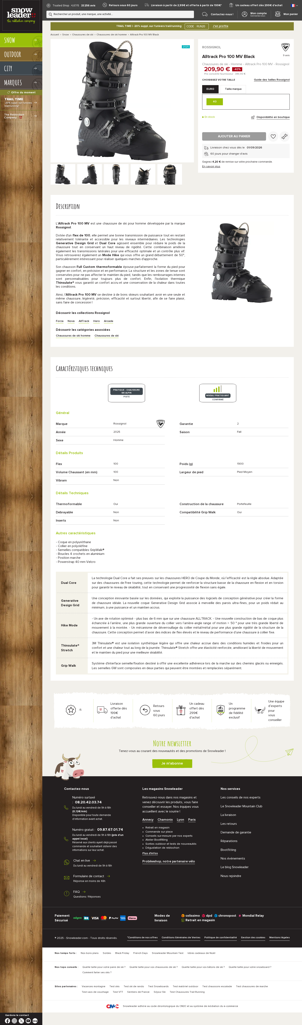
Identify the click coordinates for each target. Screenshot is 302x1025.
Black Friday (122, 953)
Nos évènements (233, 858)
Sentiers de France (138, 992)
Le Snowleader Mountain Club (241, 806)
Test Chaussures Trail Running (187, 992)
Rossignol (211, 47)
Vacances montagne (93, 986)
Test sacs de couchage (95, 992)
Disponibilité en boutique (273, 117)
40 (215, 101)
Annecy (147, 819)
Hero (96, 321)
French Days (140, 953)
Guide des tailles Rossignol (272, 79)
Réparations (229, 841)
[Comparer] (284, 136)
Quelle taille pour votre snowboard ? (250, 967)
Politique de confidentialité (220, 937)
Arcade (108, 321)
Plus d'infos (150, 853)
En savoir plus (211, 166)
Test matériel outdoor (185, 986)
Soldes (107, 953)
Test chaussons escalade (217, 986)
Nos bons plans (90, 953)
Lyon (180, 819)
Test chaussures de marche (252, 986)
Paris (192, 819)
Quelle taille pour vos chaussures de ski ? (153, 967)
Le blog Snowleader (235, 867)
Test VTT (118, 992)
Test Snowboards (158, 986)
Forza (59, 321)
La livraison (228, 815)
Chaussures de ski (82, 35)
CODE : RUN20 (196, 26)
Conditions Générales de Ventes (181, 937)
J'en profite (220, 26)
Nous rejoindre (231, 876)
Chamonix (165, 819)
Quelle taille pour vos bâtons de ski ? (203, 967)
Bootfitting (228, 849)
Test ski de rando (134, 986)
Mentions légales (279, 937)
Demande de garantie (236, 832)
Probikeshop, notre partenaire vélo (168, 861)
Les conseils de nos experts (241, 797)
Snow (65, 35)
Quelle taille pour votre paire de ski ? (103, 967)
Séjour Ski (160, 992)
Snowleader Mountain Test (167, 953)
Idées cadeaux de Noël (201, 953)
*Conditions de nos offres (142, 937)
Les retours (229, 823)
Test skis (115, 986)
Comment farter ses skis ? (96, 972)
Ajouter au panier (234, 136)
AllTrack (84, 321)
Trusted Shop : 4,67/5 (66, 5)
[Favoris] (273, 136)
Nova (71, 321)
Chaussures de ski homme (112, 35)
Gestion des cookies (253, 937)
